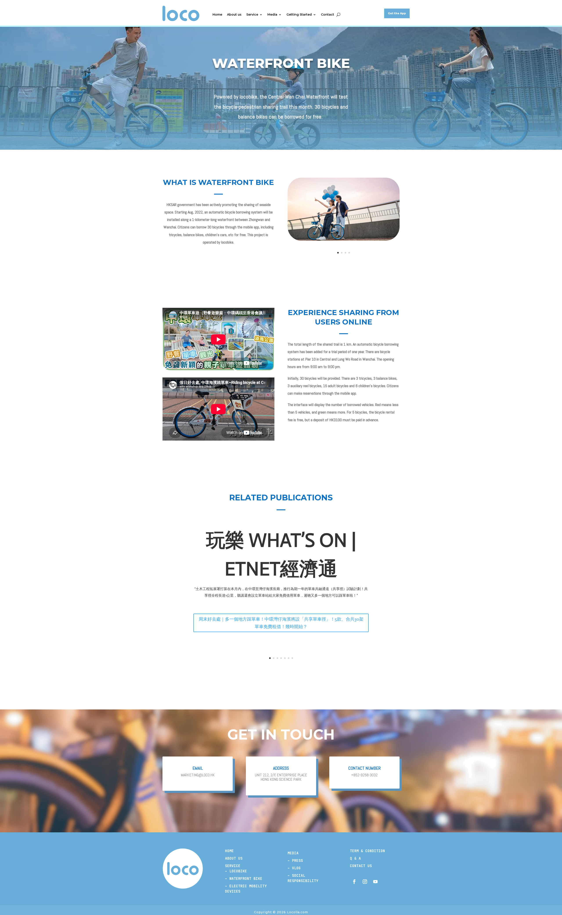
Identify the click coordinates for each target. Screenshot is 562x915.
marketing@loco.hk (198, 774)
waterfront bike (244, 878)
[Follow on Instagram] (364, 881)
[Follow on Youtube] (375, 881)
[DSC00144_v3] (344, 240)
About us (234, 14)
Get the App (397, 13)
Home (217, 14)
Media (272, 14)
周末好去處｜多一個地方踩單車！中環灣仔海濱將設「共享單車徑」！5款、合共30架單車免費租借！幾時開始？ (281, 622)
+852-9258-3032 (364, 774)
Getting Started (299, 14)
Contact (327, 14)
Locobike (238, 871)
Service (252, 14)
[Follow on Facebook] (354, 881)
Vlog (296, 868)
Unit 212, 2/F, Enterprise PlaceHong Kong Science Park (281, 777)
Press (297, 860)
